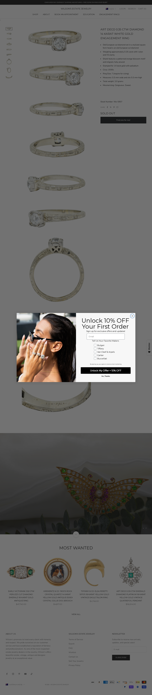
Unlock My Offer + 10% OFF (105, 370)
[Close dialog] (132, 316)
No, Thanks (106, 376)
